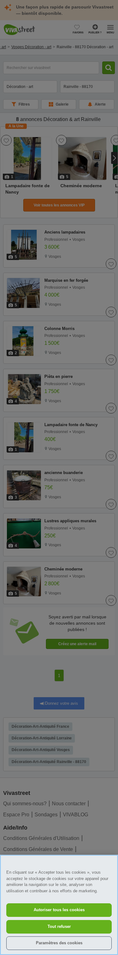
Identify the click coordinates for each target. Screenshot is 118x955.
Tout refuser (59, 926)
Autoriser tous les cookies (59, 909)
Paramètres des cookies (59, 943)
